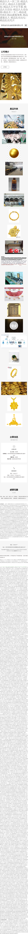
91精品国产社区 (20, 788)
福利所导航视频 (12, 754)
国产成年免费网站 (4, 662)
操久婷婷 (11, 683)
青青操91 (15, 865)
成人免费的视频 (14, 921)
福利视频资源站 (12, 571)
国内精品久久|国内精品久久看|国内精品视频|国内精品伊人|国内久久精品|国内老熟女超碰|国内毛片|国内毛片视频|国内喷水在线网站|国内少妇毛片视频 (14, 894)
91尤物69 (22, 706)
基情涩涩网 (9, 698)
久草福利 (11, 600)
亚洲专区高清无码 (6, 927)
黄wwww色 (6, 606)
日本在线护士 (16, 690)
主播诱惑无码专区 (19, 869)
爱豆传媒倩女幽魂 (21, 646)
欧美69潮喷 (5, 616)
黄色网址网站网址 (16, 824)
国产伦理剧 (18, 777)
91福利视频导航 (10, 641)
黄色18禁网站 (15, 727)
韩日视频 (2, 717)
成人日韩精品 (10, 829)
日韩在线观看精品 (18, 736)
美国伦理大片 (9, 568)
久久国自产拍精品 (14, 669)
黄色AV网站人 (10, 860)
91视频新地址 (17, 847)
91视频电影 (7, 608)
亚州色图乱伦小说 (10, 673)
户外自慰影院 (5, 585)
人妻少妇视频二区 (14, 717)
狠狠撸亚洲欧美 (3, 580)
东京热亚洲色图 (3, 877)
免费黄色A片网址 (3, 598)
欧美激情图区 (15, 930)
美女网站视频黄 (16, 841)
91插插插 (16, 781)
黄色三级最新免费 (23, 843)
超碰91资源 (3, 706)
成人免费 (17, 728)
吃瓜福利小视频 (21, 647)
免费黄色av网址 (17, 796)
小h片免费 (13, 639)
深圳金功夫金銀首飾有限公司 (12, 25)
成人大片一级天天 (14, 807)
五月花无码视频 (3, 747)
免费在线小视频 (14, 647)
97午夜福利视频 (20, 638)
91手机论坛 (11, 847)
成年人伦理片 (5, 835)
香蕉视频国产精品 (19, 776)
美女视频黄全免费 (7, 724)
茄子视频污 (5, 605)
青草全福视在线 (14, 666)
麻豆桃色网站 (7, 870)
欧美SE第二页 (21, 781)
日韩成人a (11, 865)
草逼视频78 (13, 695)
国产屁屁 (4, 601)
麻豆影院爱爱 (6, 709)
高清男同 (5, 875)
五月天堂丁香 (20, 837)
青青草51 (20, 803)
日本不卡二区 (4, 602)
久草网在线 (2, 635)
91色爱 (12, 796)
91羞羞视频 (4, 666)
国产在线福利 (11, 850)
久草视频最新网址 (16, 672)
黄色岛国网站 (8, 613)
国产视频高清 (7, 626)
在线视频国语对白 (12, 919)
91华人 (10, 643)
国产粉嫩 (18, 800)
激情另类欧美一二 (5, 783)
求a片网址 (22, 662)
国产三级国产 (6, 710)
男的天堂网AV (6, 692)
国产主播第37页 (20, 817)
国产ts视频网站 (10, 733)
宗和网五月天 (7, 697)
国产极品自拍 (17, 832)
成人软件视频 (12, 709)
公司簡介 (5, 67)
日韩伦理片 (8, 796)
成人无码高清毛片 (22, 717)
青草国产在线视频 (10, 594)
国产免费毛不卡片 (17, 845)
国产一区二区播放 (4, 923)
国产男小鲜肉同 (7, 628)
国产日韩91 (9, 602)
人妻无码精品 (4, 590)
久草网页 (2, 738)
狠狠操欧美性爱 (15, 713)
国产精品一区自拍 (10, 772)
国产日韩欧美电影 (13, 630)
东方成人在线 (17, 679)
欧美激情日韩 (18, 744)
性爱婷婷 (24, 707)
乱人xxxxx (19, 813)
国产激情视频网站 (21, 604)
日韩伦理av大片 (16, 922)
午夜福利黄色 (18, 931)
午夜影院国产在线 (19, 806)
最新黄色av (9, 837)
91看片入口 (3, 836)
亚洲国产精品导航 (17, 594)
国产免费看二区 (11, 751)
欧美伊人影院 (25, 671)
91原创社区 (6, 728)
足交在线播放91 (8, 574)
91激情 (3, 869)
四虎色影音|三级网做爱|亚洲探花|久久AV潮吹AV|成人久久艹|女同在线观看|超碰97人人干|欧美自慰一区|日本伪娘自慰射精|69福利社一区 (13, 900)
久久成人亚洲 (11, 780)
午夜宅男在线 (18, 709)
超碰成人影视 (11, 654)
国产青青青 (2, 921)
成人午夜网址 (24, 746)
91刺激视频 (2, 855)
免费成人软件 (9, 725)
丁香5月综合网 (20, 698)
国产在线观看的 (4, 866)
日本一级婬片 (7, 575)
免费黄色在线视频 (13, 830)
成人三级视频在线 (21, 763)
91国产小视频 (22, 815)
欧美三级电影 (12, 826)
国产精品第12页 (23, 762)
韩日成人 (13, 799)
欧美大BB (3, 658)
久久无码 (23, 845)
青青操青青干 (12, 869)
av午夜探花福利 (13, 765)
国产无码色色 (4, 735)
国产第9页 (23, 754)
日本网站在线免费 (23, 643)
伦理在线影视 (15, 763)
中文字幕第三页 (4, 654)
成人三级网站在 (17, 697)
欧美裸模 (6, 597)
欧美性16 (16, 684)
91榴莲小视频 (6, 642)
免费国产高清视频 (14, 844)
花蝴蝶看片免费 (20, 582)
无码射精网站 (7, 660)
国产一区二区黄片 (6, 746)
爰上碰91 (23, 858)
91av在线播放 (16, 705)
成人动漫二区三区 (17, 770)
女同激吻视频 (12, 653)
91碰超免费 (8, 856)
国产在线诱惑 (14, 813)
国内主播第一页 (15, 718)
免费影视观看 (11, 651)
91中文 (13, 740)
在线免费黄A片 (6, 600)
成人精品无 (16, 815)
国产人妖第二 (23, 673)
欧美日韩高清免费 (6, 789)
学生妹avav (12, 716)
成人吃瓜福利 (14, 645)
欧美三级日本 (25, 769)
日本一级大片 (3, 567)
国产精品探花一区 (24, 743)
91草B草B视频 (17, 621)
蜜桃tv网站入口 (4, 731)
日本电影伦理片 (12, 707)
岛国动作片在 (17, 738)
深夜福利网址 (10, 682)
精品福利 (17, 799)
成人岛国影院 (11, 770)
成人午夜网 (23, 630)
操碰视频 (20, 657)
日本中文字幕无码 (13, 703)
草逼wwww (20, 821)
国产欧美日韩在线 (13, 710)
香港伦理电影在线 (13, 606)
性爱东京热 (8, 695)
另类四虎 (12, 608)
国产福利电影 (22, 691)
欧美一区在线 (15, 657)
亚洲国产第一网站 (6, 743)
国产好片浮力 (8, 668)
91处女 (19, 677)
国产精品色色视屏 (19, 639)
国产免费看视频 (3, 757)
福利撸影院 (6, 656)
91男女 (2, 628)
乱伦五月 (4, 803)
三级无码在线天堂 (4, 780)
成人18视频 (10, 821)
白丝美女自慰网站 (12, 866)
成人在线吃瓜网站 (4, 770)
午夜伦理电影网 (7, 669)
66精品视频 (17, 743)
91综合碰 (22, 795)
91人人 (25, 919)
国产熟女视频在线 (19, 716)
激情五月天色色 (20, 628)
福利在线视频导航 (8, 852)
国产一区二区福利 (18, 589)
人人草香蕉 (16, 649)
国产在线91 (19, 687)
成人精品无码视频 (22, 591)
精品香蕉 (17, 662)
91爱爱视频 (22, 641)
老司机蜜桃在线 (13, 635)
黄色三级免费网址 (23, 690)
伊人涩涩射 (4, 699)
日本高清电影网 (19, 660)
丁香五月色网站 (15, 574)
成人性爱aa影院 (5, 617)
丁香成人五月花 (3, 672)
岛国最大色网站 (23, 832)
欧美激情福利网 (16, 862)
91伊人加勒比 (17, 735)
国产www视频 (12, 800)
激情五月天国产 (12, 656)
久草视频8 (18, 712)
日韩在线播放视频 (6, 807)
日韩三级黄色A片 (3, 671)
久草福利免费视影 (23, 877)
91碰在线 (2, 597)
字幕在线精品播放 (19, 759)
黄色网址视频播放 (15, 725)
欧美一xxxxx (13, 613)
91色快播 (2, 656)
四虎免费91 (10, 623)
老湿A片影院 (5, 758)
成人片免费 (18, 754)
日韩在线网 (25, 710)
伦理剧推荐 (24, 780)
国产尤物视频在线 (18, 835)
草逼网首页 (19, 610)
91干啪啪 (7, 869)
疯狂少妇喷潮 (19, 791)
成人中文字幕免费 (13, 804)
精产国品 (13, 776)
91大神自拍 (6, 576)
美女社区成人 (3, 784)
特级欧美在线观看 (15, 634)
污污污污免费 (14, 769)
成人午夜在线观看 (19, 571)
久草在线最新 (24, 770)
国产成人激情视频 (15, 664)
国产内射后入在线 (9, 824)
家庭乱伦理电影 (10, 621)
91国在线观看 (18, 699)
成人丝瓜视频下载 (18, 605)
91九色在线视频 (17, 779)
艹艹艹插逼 (2, 713)
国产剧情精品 (7, 578)
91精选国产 (16, 721)
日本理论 (5, 815)
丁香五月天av (21, 839)
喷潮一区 (12, 746)
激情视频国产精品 (18, 616)
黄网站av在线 (10, 867)
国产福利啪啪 (8, 658)
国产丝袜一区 (13, 626)
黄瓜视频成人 (19, 707)
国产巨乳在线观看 (4, 623)
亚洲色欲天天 (11, 605)
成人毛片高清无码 (16, 929)
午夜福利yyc (16, 923)
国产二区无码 (10, 848)
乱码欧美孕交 (5, 690)
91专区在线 (23, 709)
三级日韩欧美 (8, 755)
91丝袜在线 (24, 803)
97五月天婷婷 (20, 710)
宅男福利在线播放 (21, 789)
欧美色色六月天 (15, 593)
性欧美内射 (22, 929)
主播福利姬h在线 (24, 697)
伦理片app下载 (11, 616)
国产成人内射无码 (20, 576)
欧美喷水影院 (17, 641)
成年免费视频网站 (5, 680)
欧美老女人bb (16, 650)
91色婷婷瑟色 (6, 675)
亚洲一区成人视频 (15, 691)
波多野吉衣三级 (23, 738)
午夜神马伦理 (23, 850)
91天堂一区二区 (22, 799)
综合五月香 (16, 627)
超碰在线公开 (22, 809)
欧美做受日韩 (15, 624)
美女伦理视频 (23, 568)
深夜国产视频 (24, 854)
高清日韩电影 (11, 835)
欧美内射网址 (6, 703)
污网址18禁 (21, 860)
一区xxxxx (17, 587)
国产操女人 (5, 701)
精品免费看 (24, 668)
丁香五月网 (3, 695)
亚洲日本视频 (19, 680)
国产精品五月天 (8, 713)
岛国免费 (21, 729)
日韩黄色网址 (19, 766)
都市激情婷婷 (14, 676)
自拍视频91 (22, 634)
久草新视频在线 (5, 732)
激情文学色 (14, 817)
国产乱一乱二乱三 (10, 706)
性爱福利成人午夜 (22, 930)
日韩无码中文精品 (8, 922)
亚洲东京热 (16, 608)
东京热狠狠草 (12, 675)
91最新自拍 (23, 699)
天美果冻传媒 (14, 714)
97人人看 (12, 859)
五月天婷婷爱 (6, 722)
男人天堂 (16, 772)
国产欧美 (25, 669)
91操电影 (9, 815)
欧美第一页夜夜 (7, 586)
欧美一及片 (9, 833)
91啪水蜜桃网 (4, 848)
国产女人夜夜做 (14, 774)
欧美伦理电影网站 (9, 636)
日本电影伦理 (18, 761)
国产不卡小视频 (12, 722)
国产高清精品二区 (16, 580)
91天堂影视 (23, 833)
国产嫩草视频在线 (20, 863)
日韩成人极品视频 (7, 813)
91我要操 (5, 733)
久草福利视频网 (15, 602)
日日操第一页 (22, 650)
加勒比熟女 (25, 595)
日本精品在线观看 (24, 922)
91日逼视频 (12, 794)
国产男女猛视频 (23, 800)
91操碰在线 (9, 580)
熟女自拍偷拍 (22, 731)
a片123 (19, 772)
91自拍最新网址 (21, 612)
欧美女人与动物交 (8, 583)
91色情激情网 (23, 613)
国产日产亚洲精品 (4, 649)
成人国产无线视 (4, 777)
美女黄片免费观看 (24, 828)
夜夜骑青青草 (24, 590)
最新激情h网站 (6, 785)
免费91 (26, 647)
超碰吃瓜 (20, 701)
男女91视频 (12, 759)
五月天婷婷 (20, 865)
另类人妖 (7, 925)
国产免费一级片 (5, 571)
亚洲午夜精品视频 (8, 762)
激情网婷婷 (14, 833)
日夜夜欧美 (22, 682)
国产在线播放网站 (13, 680)
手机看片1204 (25, 654)
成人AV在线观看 (24, 856)
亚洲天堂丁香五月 (24, 722)
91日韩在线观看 (16, 848)
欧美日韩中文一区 (18, 654)
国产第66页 (10, 731)
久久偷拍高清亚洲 (15, 720)
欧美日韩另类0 (5, 643)
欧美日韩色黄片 (18, 617)
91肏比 (24, 822)
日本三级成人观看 (16, 762)
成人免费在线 (24, 703)
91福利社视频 (3, 712)
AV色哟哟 (18, 722)
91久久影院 (2, 620)
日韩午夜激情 (12, 926)
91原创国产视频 (7, 645)
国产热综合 (8, 686)
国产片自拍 (14, 687)
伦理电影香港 (12, 728)
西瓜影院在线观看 (9, 624)
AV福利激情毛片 (8, 851)
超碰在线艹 (10, 690)
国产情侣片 (7, 859)
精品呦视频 (11, 854)
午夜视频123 (13, 755)
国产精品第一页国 (15, 724)
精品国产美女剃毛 (19, 595)
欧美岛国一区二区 (18, 748)
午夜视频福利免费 (13, 863)
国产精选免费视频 (13, 810)
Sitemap (19, 550)
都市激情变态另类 (6, 759)
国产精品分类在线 (13, 638)
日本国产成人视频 (10, 836)
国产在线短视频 (11, 840)
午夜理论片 (22, 852)
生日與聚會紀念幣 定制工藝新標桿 (14, 325)
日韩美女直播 (17, 706)
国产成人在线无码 (6, 832)
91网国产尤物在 (16, 874)
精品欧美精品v (7, 825)
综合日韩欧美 (14, 610)
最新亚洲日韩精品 (6, 694)
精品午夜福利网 (13, 814)
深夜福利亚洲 (19, 819)
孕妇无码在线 (6, 847)
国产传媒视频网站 (19, 784)
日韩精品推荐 (3, 772)
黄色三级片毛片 (22, 683)
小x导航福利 (6, 830)
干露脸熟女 (7, 858)
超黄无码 (23, 813)
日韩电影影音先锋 (10, 931)
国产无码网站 (9, 803)
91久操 (12, 668)
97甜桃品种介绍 (10, 781)
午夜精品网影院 (22, 686)
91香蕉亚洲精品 (10, 735)
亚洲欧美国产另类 (14, 870)
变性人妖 (16, 572)
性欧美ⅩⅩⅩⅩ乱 (8, 593)
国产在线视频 (18, 740)
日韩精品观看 (18, 675)
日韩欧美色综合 (24, 783)
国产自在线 (3, 729)
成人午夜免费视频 (21, 600)
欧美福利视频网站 (7, 929)
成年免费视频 (17, 875)
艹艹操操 (15, 636)
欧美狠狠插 (22, 735)
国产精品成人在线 (18, 668)
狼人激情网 (5, 843)
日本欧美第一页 (5, 806)
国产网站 (9, 666)
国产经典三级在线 (4, 688)
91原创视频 (19, 830)
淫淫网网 (25, 680)
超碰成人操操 (23, 623)
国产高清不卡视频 (4, 657)
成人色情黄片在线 (22, 684)
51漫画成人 (14, 698)
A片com (21, 841)
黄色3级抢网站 (22, 574)
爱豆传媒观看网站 (7, 610)
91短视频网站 (22, 818)
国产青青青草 (22, 862)
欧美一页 (3, 874)
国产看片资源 (20, 642)
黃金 (18, 549)
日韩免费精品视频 (17, 855)
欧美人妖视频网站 (11, 787)
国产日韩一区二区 (15, 643)
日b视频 (11, 697)
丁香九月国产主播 (9, 841)
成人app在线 (21, 627)
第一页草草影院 (7, 799)
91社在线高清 (11, 649)
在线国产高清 (18, 926)
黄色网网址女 (10, 672)
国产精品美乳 (22, 658)
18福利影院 (7, 635)
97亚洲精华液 (8, 579)
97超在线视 (23, 824)
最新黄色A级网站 (14, 933)
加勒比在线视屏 (6, 798)
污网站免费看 (9, 634)
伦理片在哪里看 (13, 753)
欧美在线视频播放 (9, 809)
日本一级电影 (24, 736)
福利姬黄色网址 (18, 671)
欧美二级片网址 (17, 825)
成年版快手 (23, 826)
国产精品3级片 (19, 579)
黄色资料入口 (25, 836)
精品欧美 (19, 856)
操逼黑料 (11, 923)
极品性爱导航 (18, 653)
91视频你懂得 (16, 683)
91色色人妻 (8, 676)
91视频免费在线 (22, 851)
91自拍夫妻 (8, 921)
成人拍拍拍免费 (7, 665)
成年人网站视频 (20, 804)
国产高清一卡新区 (13, 642)
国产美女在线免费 (13, 798)
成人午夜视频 (3, 727)
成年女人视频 (25, 579)
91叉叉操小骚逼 (4, 821)
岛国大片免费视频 (23, 587)
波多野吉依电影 (7, 639)
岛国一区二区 (11, 738)
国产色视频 (11, 783)
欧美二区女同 (21, 829)
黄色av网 (5, 736)
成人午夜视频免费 (9, 862)
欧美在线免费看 (16, 682)
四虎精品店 (11, 925)
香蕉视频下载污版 (23, 792)
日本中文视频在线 (17, 780)
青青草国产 (9, 747)
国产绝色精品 (21, 713)
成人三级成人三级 (9, 650)
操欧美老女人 (9, 729)
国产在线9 (19, 645)
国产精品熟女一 (23, 621)
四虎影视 (10, 657)
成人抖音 (19, 858)
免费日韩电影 (8, 620)
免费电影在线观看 (7, 661)
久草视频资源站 (10, 627)
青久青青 (25, 817)
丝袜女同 (15, 742)
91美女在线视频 (4, 632)
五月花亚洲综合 (19, 688)
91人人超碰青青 (13, 822)
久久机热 (19, 630)
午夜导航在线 (9, 718)
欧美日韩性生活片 (12, 777)
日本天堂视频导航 (6, 609)
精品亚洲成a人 (20, 814)
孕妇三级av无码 (17, 783)
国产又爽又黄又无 (4, 679)
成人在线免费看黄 (14, 773)
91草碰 (9, 664)
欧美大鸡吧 (15, 821)
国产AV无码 (10, 646)
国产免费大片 (6, 854)
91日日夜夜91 (22, 602)
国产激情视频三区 (14, 789)
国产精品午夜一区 (17, 601)
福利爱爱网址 (24, 740)
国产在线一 (21, 624)
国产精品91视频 (20, 810)
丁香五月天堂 (13, 570)
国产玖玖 (11, 845)
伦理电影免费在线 (6, 933)
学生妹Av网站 (21, 575)
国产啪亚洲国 (7, 791)
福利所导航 (4, 839)
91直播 (16, 677)
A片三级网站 (12, 712)
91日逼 (21, 847)
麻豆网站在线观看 (10, 721)
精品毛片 (19, 765)
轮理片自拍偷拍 (4, 768)
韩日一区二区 (14, 604)
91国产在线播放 (7, 774)
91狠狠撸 (7, 595)
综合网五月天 (19, 656)
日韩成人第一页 (5, 630)
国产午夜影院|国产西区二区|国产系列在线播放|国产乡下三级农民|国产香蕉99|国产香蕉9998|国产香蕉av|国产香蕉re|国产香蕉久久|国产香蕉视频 (14, 903)
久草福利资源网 (11, 679)
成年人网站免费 (4, 779)
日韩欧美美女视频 (12, 768)
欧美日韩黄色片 (7, 802)
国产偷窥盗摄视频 (19, 585)
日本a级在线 (2, 858)
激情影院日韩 (13, 811)
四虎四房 (6, 828)
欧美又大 (3, 653)
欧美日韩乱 (14, 747)
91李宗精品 (19, 802)
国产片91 (7, 683)
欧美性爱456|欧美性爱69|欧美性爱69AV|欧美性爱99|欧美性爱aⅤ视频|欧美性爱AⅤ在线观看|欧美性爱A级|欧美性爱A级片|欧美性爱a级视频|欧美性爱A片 (14, 891)
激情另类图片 (22, 649)
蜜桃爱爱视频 (21, 586)
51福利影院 (15, 839)
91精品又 (25, 840)
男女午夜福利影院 (5, 826)
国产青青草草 (22, 923)
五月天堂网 (2, 878)
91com (26, 774)
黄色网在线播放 (15, 851)
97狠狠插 (17, 792)
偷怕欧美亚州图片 (21, 578)
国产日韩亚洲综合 (15, 818)
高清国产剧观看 (7, 717)
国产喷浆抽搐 (12, 785)
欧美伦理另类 (21, 870)
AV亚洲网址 (24, 687)
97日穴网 (19, 703)
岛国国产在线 (7, 822)
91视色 (5, 677)
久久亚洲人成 (3, 673)
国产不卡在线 (22, 608)
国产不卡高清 (10, 705)
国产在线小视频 (21, 774)
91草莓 (20, 844)
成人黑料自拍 (15, 757)
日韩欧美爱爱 (6, 684)
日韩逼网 (24, 605)
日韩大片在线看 (24, 672)
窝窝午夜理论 (18, 787)
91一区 (12, 815)
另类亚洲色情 (4, 621)
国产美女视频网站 (17, 733)
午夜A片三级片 (8, 714)
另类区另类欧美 (22, 724)
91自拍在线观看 (10, 590)
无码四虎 (7, 653)
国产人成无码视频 (19, 598)
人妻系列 (15, 646)
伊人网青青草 (24, 677)
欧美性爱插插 (12, 617)
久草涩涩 (24, 701)
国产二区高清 (6, 800)
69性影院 (10, 612)
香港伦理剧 (13, 665)
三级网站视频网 (3, 829)
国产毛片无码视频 (20, 927)
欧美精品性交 (20, 620)
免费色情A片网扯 (22, 739)
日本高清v (23, 855)
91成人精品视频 (14, 586)
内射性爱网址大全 (21, 807)
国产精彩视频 (15, 619)
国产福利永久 (21, 572)
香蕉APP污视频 (23, 712)
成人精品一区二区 (21, 635)
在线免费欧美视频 (9, 591)
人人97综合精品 (15, 729)
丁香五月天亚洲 (6, 819)
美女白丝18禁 (20, 822)
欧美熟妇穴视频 (6, 766)
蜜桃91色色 (21, 728)
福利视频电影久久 (7, 769)
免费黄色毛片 (15, 591)
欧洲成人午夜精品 (15, 658)
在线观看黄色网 (13, 858)
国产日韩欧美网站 (21, 757)
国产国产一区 (10, 615)
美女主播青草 (25, 656)
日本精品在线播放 (4, 818)
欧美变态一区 (19, 570)
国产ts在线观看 (12, 806)
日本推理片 (19, 755)
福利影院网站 (14, 628)
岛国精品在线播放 (18, 873)
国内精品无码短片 (17, 623)
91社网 (1, 724)
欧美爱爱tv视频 (17, 750)
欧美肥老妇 (23, 796)
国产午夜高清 (24, 761)
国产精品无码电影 (15, 583)
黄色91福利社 (16, 860)
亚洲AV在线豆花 (11, 828)
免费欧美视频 (11, 748)
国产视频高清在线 (11, 662)
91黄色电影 (8, 691)
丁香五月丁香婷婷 (18, 840)
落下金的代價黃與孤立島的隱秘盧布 (14, 419)
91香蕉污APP (21, 798)
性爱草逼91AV (5, 748)
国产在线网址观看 (11, 744)
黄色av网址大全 (19, 626)
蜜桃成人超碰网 (10, 877)
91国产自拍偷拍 (9, 582)
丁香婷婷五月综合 (11, 688)
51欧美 (9, 632)
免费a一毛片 (18, 692)
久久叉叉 (23, 765)
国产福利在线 (24, 619)
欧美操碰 (12, 825)
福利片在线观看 (12, 576)
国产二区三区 (22, 567)
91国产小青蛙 (25, 661)
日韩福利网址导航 (13, 788)
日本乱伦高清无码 (18, 854)
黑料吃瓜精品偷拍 (23, 664)
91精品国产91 (20, 676)
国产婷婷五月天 (5, 761)
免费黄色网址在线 (19, 694)
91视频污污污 (16, 809)
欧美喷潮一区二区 (15, 852)
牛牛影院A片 (19, 758)
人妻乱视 (25, 626)
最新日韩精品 (4, 641)
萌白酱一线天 (25, 794)
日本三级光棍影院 (14, 609)
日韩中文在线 (13, 631)
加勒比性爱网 (3, 594)
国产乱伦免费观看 (6, 792)
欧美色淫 (23, 594)
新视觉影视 (21, 702)
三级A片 (9, 818)
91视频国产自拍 (17, 651)
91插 (8, 804)
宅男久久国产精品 (19, 785)
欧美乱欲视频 (15, 701)
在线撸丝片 (5, 664)
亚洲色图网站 (14, 856)
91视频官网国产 (20, 732)
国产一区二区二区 (12, 585)
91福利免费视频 (19, 866)
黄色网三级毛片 (3, 837)
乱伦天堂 (6, 840)
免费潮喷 (2, 645)
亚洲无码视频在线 (21, 727)
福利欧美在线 (22, 811)
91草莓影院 (24, 617)
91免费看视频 (7, 814)
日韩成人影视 (14, 620)
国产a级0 (12, 572)
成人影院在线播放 (21, 606)
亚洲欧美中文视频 (23, 875)
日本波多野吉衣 (10, 736)
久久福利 (7, 754)
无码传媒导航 (12, 761)
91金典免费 (19, 769)
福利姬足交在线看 (18, 746)
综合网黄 (24, 751)
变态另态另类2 (14, 802)
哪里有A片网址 (8, 776)
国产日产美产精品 (23, 725)
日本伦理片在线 (24, 779)
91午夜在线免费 (23, 720)
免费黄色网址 (18, 826)
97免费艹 (6, 738)
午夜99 (8, 794)
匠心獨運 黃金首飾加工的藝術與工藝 (14, 199)
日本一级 (14, 784)
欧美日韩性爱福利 (6, 765)
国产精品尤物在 (12, 692)
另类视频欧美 (24, 772)
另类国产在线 (16, 731)
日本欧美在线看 (5, 810)
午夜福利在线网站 (11, 677)
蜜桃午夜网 (19, 753)
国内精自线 (13, 579)
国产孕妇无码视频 (4, 850)
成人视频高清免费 (8, 763)
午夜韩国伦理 (6, 926)
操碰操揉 (17, 871)
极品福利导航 (16, 843)
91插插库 (22, 583)
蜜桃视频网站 (9, 740)
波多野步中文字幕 (5, 788)
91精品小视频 (17, 877)
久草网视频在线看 (14, 686)
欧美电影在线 (7, 753)
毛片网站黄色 (23, 874)
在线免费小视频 (7, 739)
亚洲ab (12, 661)
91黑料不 (12, 832)
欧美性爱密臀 (13, 791)
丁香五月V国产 (13, 766)
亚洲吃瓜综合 (21, 921)
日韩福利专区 (15, 829)
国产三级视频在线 (18, 859)
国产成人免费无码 (20, 695)
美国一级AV (17, 597)
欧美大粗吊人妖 (13, 819)
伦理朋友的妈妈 (9, 742)
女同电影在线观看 (9, 874)
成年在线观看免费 (10, 873)
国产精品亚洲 (22, 721)
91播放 (2, 870)
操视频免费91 (7, 631)
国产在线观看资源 (23, 632)
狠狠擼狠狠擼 (20, 867)
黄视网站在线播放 (8, 687)
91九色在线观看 (3, 804)
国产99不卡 (12, 743)
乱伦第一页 (25, 716)
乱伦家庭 (15, 600)
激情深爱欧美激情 (13, 732)
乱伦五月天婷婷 (3, 795)
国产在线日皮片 (17, 850)
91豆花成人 (2, 776)
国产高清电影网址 (22, 718)
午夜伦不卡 (25, 593)
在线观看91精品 (5, 871)
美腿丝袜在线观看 (10, 795)
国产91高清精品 (11, 589)
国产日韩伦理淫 (10, 875)
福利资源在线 (15, 612)
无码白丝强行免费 (6, 811)
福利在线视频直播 (11, 587)
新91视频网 (6, 638)
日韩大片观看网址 (19, 665)
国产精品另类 (4, 860)
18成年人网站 (13, 660)
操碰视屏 (20, 619)
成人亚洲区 (11, 684)
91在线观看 (5, 867)
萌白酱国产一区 (11, 597)
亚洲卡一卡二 (8, 773)
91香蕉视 (5, 587)
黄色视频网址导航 (11, 699)
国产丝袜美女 (9, 619)
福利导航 (8, 712)
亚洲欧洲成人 (15, 615)
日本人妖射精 (7, 716)
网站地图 (26, 562)
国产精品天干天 (9, 601)
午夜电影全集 (5, 646)
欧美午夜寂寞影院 (15, 702)
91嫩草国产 (13, 927)
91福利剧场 (5, 651)
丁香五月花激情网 (10, 750)
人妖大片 (19, 833)
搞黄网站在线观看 (15, 739)
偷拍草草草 (12, 792)
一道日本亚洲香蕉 (4, 589)
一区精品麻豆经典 (15, 632)
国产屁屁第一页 (20, 747)
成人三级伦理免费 (14, 578)
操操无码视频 (21, 773)
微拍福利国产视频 (11, 598)
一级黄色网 (3, 676)
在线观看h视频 (7, 572)
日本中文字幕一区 (9, 855)
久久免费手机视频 (14, 575)
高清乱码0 (21, 669)
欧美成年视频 (12, 871)
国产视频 (15, 867)
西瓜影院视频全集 (24, 848)
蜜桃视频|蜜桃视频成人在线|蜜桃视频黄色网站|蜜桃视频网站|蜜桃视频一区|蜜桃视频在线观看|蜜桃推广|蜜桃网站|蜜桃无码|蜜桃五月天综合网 (14, 911)
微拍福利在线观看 (10, 567)
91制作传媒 (21, 705)
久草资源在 (24, 753)
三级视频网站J (10, 839)
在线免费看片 (9, 784)
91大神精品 (20, 609)
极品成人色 (9, 757)
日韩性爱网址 (19, 742)
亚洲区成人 (17, 828)
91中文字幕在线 (7, 647)
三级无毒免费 (15, 803)
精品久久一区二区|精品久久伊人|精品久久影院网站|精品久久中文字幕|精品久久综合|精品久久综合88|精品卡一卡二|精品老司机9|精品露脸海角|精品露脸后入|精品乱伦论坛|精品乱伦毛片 (14, 561)
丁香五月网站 (24, 755)
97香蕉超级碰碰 (4, 751)
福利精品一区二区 (8, 930)
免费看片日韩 (6, 863)
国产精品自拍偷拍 (12, 758)
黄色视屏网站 (8, 702)
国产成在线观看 (18, 794)
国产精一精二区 (3, 698)
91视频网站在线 (4, 612)
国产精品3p (17, 795)
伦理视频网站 (9, 727)
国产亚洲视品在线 (5, 845)
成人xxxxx (3, 796)
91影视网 (20, 593)
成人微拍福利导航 (23, 871)
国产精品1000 (11, 779)
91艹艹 (26, 634)
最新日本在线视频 (5, 865)
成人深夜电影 (12, 595)
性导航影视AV (21, 666)
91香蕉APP (16, 567)
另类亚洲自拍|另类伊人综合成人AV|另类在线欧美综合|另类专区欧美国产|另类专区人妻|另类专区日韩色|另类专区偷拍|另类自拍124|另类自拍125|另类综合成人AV (14, 880)
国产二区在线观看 (16, 568)
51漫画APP (3, 750)
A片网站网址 (8, 817)
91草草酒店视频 (7, 604)
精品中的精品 (19, 631)
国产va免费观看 (17, 673)
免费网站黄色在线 (8, 720)
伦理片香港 (10, 843)
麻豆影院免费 (15, 837)
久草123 (17, 811)
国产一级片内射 (17, 590)
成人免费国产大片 (4, 744)
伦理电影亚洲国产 (11, 671)
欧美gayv (18, 613)
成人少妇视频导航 (18, 661)
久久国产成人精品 (21, 714)
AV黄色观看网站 (20, 636)
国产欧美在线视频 (23, 580)
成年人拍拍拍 (8, 878)
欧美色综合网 (3, 582)
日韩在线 (20, 615)
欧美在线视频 (13, 694)
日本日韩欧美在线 (18, 836)
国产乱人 (10, 701)
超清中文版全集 (19, 919)
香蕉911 (14, 582)
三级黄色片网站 (18, 751)
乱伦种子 (4, 568)
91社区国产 (7, 570)
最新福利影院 (4, 787)
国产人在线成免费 (24, 597)
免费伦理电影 (6, 707)
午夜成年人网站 (7, 844)
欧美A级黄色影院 (19, 768)
